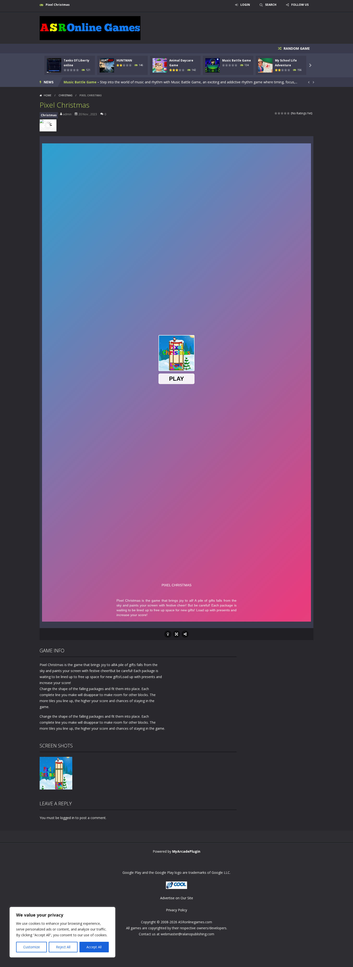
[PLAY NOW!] (54, 65)
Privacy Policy (176, 910)
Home (47, 95)
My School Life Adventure (86, 82)
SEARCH (270, 5)
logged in (67, 817)
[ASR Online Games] (90, 27)
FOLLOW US (300, 5)
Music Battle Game (236, 60)
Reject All (63, 947)
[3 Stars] (282, 113)
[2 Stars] (279, 113)
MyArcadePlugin (186, 851)
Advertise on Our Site (176, 898)
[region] (62, 932)
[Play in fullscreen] (176, 634)
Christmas (65, 95)
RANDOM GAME (296, 48)
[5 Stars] (288, 113)
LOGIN (245, 5)
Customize (31, 947)
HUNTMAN (124, 60)
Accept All (94, 947)
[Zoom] (56, 773)
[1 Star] (276, 113)
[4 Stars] (285, 113)
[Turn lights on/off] (167, 634)
